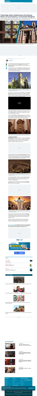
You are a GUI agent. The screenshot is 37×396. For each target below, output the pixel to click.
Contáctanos (11, 391)
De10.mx (22, 380)
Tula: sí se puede (7, 261)
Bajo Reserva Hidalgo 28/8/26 (9, 265)
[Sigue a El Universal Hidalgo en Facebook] (25, 380)
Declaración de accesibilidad (18, 392)
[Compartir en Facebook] (6, 63)
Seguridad (6, 381)
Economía (6, 382)
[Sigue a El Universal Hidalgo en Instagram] (27, 380)
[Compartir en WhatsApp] (6, 65)
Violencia (19, 391)
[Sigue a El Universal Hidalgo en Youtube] (29, 380)
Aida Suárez (7, 268)
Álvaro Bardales (7, 260)
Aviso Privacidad (26, 391)
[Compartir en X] (6, 64)
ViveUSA (22, 382)
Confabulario (22, 383)
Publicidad (22, 391)
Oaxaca (13, 381)
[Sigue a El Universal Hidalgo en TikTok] (30, 380)
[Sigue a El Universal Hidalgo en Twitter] (26, 380)
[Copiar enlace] (6, 68)
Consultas (8, 391)
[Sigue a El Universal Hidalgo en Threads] (31, 380)
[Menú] (31, 1)
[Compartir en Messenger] (6, 67)
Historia (29, 391)
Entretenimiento (10, 58)
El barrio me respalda (7, 259)
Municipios (6, 380)
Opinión (6, 258)
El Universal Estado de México (16, 383)
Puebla (13, 382)
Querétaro (14, 380)
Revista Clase (22, 381)
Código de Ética (15, 391)
